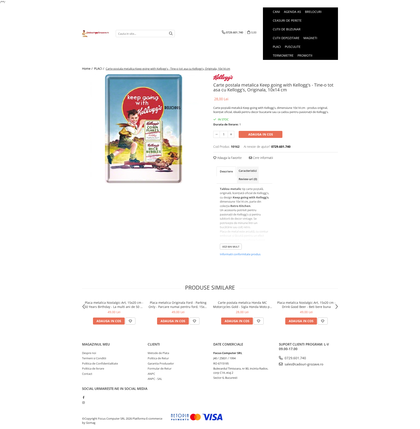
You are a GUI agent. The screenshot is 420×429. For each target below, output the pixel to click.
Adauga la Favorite (229, 158)
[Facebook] (83, 397)
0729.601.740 (295, 358)
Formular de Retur (160, 368)
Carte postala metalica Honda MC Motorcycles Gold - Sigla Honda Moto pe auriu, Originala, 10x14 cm (242, 304)
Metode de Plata (158, 353)
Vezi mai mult (230, 246)
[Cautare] (171, 33)
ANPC (151, 374)
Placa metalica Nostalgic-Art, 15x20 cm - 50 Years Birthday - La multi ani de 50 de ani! (114, 304)
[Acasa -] (95, 33)
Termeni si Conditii (94, 358)
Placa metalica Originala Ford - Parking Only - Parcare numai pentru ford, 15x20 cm (178, 304)
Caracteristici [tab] (248, 171)
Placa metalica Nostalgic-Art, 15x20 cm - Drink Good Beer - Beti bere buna (306, 304)
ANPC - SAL (155, 379)
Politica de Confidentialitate (100, 363)
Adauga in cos (260, 134)
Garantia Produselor (161, 363)
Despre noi (89, 353)
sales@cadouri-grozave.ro (303, 364)
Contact (87, 374)
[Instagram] (83, 403)
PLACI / (99, 68)
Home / (87, 68)
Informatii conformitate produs (240, 254)
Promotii (305, 55)
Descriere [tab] (226, 171)
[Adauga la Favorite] (130, 321)
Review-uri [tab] (248, 179)
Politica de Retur (158, 358)
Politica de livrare (93, 368)
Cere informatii (262, 158)
